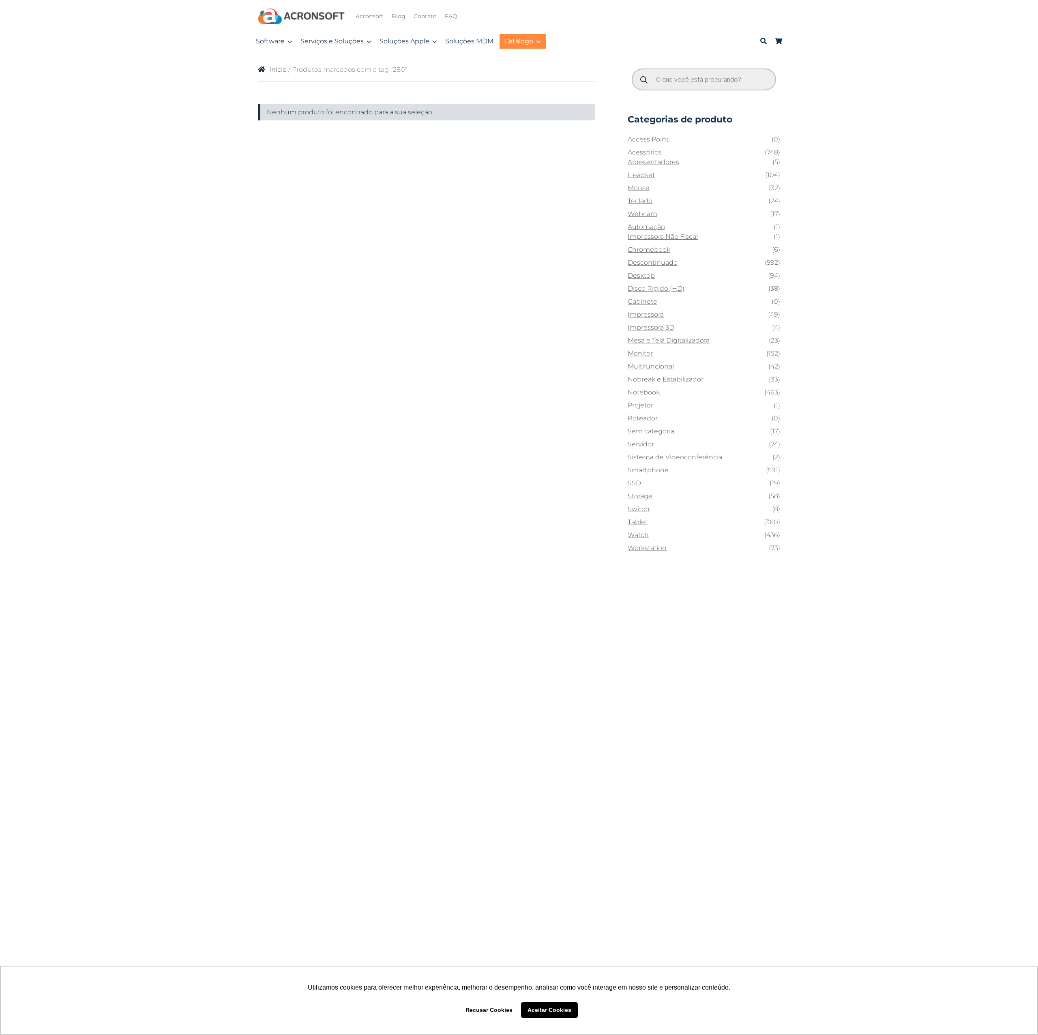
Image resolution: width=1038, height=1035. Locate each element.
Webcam (642, 214)
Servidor (641, 444)
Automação (646, 227)
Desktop (641, 275)
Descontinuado (653, 262)
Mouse (639, 188)
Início (278, 69)
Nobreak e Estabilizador (665, 379)
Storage (640, 496)
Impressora (646, 314)
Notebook (644, 392)
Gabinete (642, 301)
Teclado (640, 201)
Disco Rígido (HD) (656, 288)
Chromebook (649, 249)
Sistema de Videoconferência (675, 457)
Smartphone (648, 470)
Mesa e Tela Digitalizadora (669, 340)
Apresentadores (653, 162)
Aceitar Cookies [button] (549, 1010)
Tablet (638, 522)
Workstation (647, 548)
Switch (639, 509)
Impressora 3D (651, 327)
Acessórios (645, 152)
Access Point (648, 139)
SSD (634, 483)
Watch (638, 535)
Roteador (643, 418)
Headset (641, 175)
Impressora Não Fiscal (663, 236)
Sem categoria (651, 431)
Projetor (640, 405)
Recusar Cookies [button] (489, 1010)
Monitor (640, 353)
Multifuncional (651, 366)
